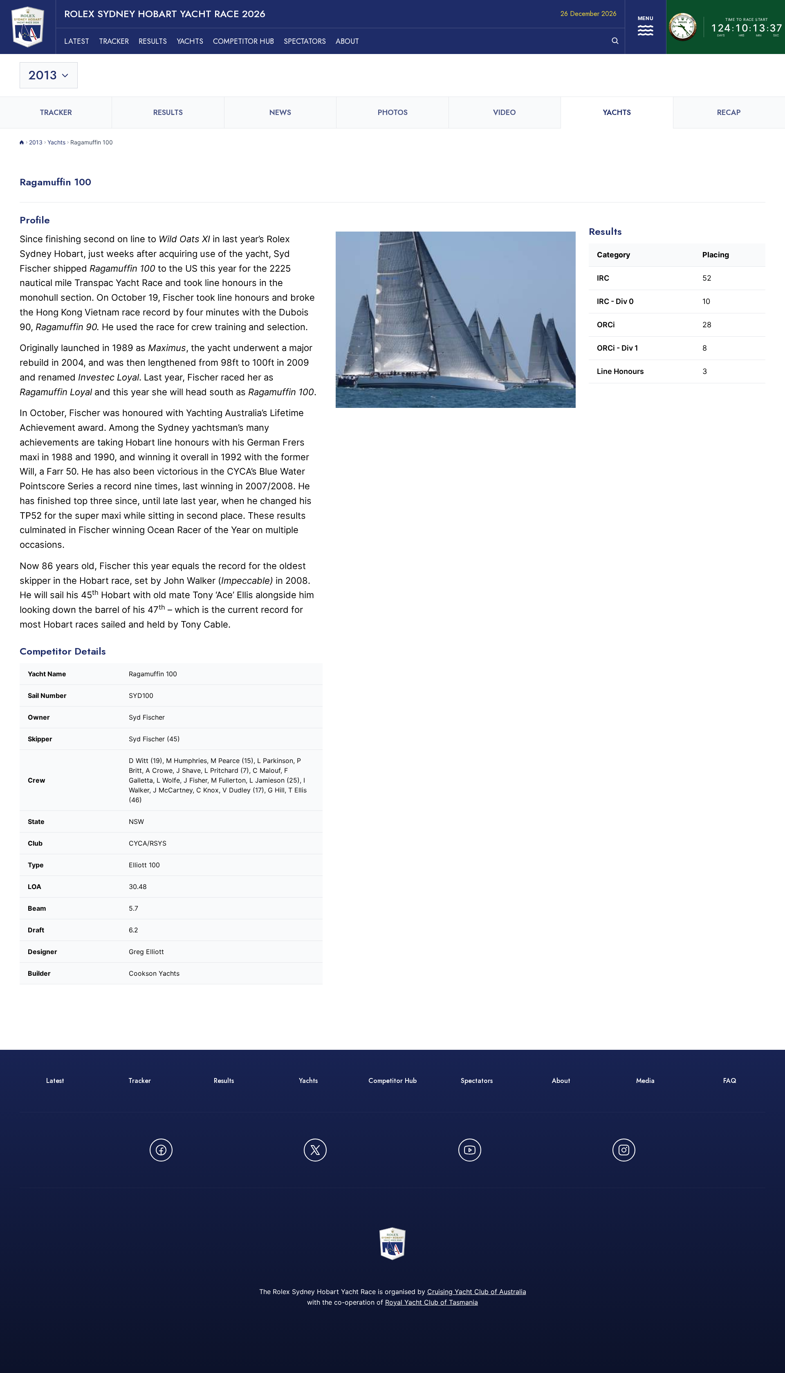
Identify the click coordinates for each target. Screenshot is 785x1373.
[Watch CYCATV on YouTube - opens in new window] (469, 1150)
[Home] (22, 142)
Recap (729, 112)
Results (153, 41)
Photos (393, 112)
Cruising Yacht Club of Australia (476, 1291)
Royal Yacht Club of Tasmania (431, 1302)
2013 (36, 142)
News (280, 112)
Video (504, 112)
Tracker (114, 41)
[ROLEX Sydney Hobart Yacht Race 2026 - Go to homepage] (27, 27)
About (347, 41)
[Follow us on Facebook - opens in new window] (161, 1150)
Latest (76, 41)
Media (645, 1080)
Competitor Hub (243, 41)
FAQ (729, 1080)
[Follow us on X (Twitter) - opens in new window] (315, 1150)
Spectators (305, 41)
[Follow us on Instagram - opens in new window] (623, 1150)
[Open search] (615, 40)
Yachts (190, 41)
